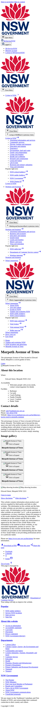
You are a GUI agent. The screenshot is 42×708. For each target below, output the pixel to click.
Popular (4, 606)
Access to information (13, 626)
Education (9, 659)
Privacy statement (11, 634)
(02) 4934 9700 (11, 413)
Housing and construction (19, 159)
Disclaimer (9, 632)
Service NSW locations (13, 613)
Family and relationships (18, 152)
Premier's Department (13, 665)
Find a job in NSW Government (16, 688)
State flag (8, 617)
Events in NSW (15, 309)
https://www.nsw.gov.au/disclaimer (21, 538)
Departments (7, 640)
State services (10, 615)
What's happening (13, 303)
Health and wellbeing (17, 157)
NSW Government (9, 675)
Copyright (9, 630)
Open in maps (6, 495)
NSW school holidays (17, 316)
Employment (14, 238)
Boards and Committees (13, 686)
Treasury (8, 671)
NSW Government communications (18, 692)
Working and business (14, 229)
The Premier (9, 680)
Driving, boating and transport (20, 144)
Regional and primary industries (21, 165)
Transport (8, 669)
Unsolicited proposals (13, 694)
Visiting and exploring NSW (20, 312)
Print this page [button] (23, 546)
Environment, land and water (20, 150)
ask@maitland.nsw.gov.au (15, 411)
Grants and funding (17, 154)
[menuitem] (11, 49)
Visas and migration (17, 167)
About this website (9, 621)
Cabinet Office (10, 645)
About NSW (14, 305)
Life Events (14, 163)
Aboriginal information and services (22, 140)
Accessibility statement (13, 628)
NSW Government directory (15, 636)
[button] (12, 445)
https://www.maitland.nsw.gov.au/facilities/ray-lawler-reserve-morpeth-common (20, 416)
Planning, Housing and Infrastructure (18, 663)
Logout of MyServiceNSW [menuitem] (15, 53)
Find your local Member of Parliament (18, 684)
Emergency (14, 148)
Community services (17, 142)
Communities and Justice (14, 651)
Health (7, 661)
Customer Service (11, 657)
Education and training (18, 146)
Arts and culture (15, 307)
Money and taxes (16, 242)
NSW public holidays (17, 314)
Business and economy (18, 234)
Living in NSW (12, 138)
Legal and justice (16, 161)
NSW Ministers (10, 682)
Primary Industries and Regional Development (21, 667)
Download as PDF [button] (9, 546)
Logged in (7, 44)
